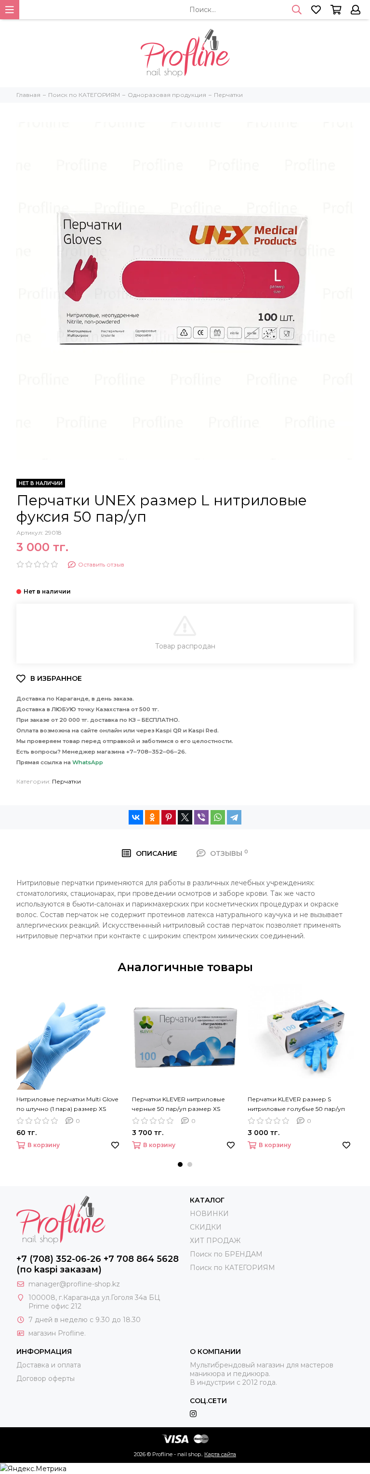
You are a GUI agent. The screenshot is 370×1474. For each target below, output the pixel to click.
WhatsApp (87, 762)
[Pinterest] (168, 817)
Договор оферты (45, 1378)
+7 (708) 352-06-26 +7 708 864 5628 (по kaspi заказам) (97, 1264)
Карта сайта (220, 1454)
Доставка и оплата (48, 1365)
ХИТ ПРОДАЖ (215, 1240)
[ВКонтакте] (136, 817)
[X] (185, 817)
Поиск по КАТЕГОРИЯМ (232, 1267)
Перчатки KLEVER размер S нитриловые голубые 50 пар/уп (296, 1103)
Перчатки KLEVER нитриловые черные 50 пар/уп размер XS (178, 1103)
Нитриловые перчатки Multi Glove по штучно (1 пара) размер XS (67, 1103)
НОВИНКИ (209, 1213)
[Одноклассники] (152, 817)
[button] (180, 1164)
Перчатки (66, 781)
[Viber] (201, 817)
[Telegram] (234, 817)
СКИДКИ (206, 1227)
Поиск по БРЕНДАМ (226, 1254)
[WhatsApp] (218, 817)
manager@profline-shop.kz (74, 1284)
